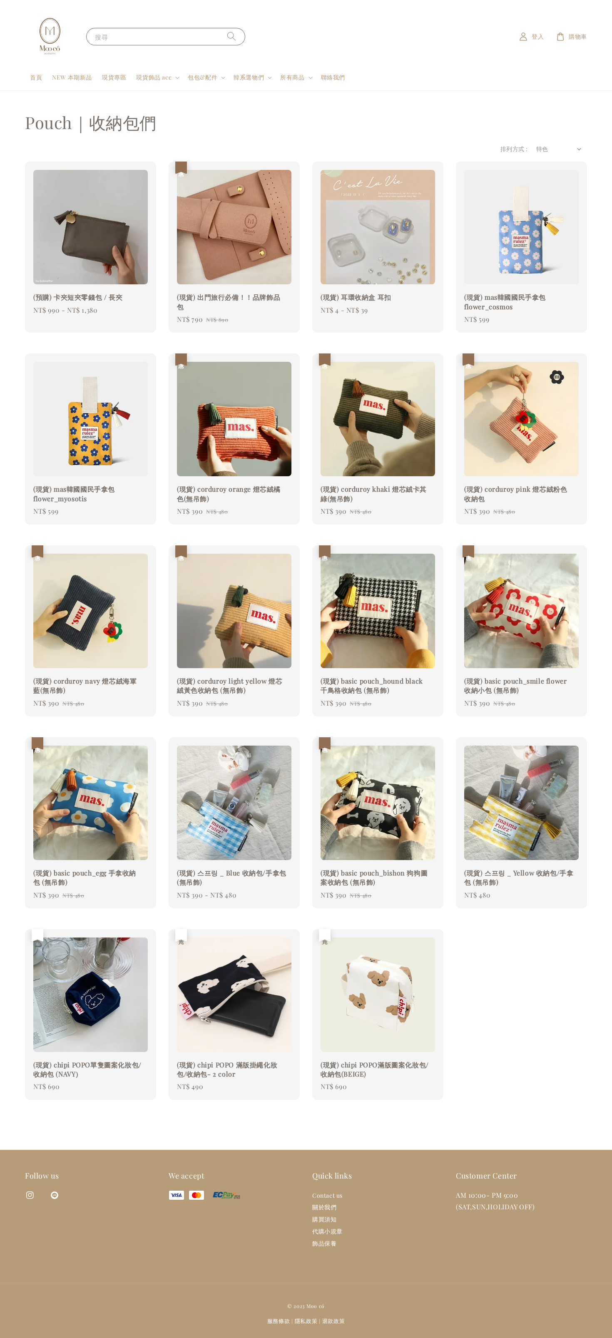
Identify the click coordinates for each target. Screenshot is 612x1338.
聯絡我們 (333, 77)
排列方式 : (513, 149)
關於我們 (324, 1207)
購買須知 (324, 1219)
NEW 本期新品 (72, 77)
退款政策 (333, 1320)
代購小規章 (327, 1231)
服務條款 (278, 1320)
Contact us (327, 1195)
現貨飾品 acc (154, 77)
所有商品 (292, 77)
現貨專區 (114, 77)
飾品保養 (324, 1243)
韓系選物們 (249, 77)
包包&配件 (202, 77)
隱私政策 (306, 1320)
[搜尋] (231, 36)
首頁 (36, 77)
